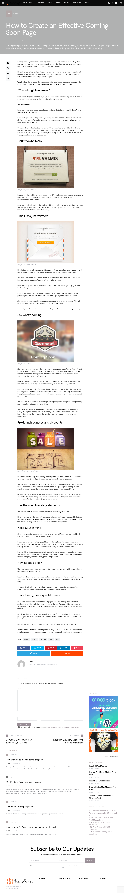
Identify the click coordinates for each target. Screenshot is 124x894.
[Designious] (103, 740)
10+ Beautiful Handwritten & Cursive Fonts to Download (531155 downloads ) (103, 813)
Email (42, 715)
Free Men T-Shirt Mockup (99, 781)
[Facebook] (109, 3)
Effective (43, 639)
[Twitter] (113, 3)
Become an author (64, 879)
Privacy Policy (83, 879)
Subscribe (90, 860)
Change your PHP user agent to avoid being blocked (31, 827)
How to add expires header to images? (24, 759)
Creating (34, 639)
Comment (20, 688)
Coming (26, 639)
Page (51, 639)
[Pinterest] (116, 3)
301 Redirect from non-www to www (23, 782)
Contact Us (102, 879)
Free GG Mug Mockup (98, 766)
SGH (9, 763)
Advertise (42, 879)
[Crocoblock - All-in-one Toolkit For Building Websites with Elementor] (103, 712)
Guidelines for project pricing (20, 806)
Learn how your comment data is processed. (62, 727)
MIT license (14, 888)
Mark (9, 40)
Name (19, 715)
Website (66, 715)
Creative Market (114, 756)
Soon (57, 639)
